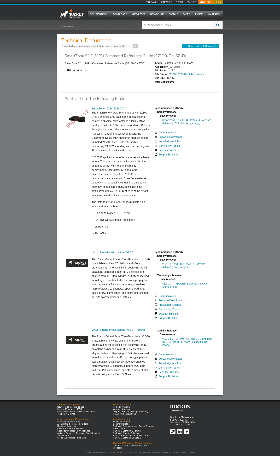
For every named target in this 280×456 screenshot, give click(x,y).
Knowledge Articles (169, 141)
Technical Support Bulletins (126, 433)
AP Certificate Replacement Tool (72, 424)
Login (218, 2)
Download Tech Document (202, 46)
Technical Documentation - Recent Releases (134, 426)
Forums (173, 14)
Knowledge (139, 14)
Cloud (207, 2)
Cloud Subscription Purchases (71, 438)
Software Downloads (170, 137)
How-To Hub (157, 14)
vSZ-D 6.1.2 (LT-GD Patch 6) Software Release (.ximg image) (183, 265)
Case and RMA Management (70, 428)
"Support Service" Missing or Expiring (130, 411)
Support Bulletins (168, 154)
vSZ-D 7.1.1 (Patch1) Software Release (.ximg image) (184, 285)
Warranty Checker (121, 409)
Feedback (117, 448)
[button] (218, 25)
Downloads (120, 14)
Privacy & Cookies (150, 452)
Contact (192, 2)
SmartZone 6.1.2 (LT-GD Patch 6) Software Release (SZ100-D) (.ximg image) (186, 121)
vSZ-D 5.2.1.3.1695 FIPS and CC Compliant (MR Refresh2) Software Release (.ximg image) (187, 342)
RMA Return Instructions (124, 414)
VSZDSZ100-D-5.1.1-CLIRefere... (187, 74)
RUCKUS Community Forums (127, 431)
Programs (151, 2)
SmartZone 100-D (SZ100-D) (108, 108)
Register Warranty (121, 407)
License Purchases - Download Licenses (76, 411)
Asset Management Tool (68, 421)
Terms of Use (135, 452)
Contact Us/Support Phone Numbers (130, 445)
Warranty (214, 14)
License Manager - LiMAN (69, 409)
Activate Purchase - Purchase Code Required (78, 433)
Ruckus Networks (181, 417)
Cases (186, 14)
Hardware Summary (66, 426)
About (179, 2)
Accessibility (164, 452)
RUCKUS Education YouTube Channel (131, 435)
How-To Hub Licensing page (70, 407)
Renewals (167, 2)
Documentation (99, 14)
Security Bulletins (168, 150)
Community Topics (169, 145)
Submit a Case (64, 435)
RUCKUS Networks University (127, 438)
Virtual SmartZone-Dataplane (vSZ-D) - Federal (118, 329)
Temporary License (66, 414)
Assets (199, 14)
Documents (66, 26)
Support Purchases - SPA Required (73, 431)
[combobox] (177, 25)
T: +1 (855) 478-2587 (180, 425)
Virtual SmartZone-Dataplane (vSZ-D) (113, 252)
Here (86, 70)
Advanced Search (121, 421)
